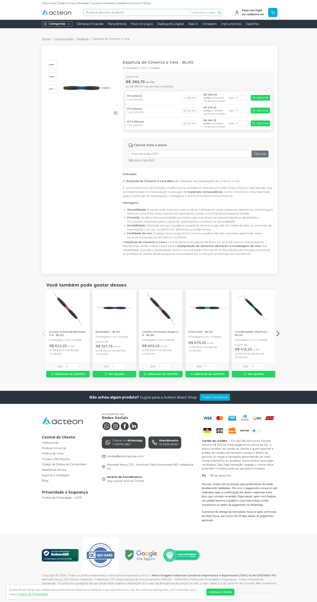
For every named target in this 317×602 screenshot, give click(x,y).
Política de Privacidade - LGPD (62, 497)
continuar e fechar (220, 592)
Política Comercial (54, 448)
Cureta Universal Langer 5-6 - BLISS (160, 333)
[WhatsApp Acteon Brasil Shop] (106, 425)
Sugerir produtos (215, 397)
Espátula (82, 39)
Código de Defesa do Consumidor (64, 464)
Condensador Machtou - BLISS (252, 333)
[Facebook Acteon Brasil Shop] (124, 425)
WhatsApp (82, 3)
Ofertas (146, 3)
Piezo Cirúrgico (142, 24)
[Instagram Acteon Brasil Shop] (115, 425)
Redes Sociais (66, 3)
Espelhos (252, 24)
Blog (45, 480)
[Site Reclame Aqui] (60, 555)
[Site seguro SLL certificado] (141, 555)
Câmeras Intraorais (90, 24)
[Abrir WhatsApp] (307, 592)
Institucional (49, 3)
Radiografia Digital (170, 24)
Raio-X (193, 24)
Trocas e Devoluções (56, 459)
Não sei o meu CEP (141, 160)
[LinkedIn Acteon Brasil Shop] (134, 425)
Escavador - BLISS (108, 331)
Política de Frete (53, 453)
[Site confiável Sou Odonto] (181, 555)
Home (46, 39)
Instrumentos (231, 24)
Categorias (57, 23)
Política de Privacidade (33, 594)
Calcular (260, 154)
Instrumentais (63, 39)
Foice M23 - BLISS (200, 331)
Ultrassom (209, 24)
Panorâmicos (117, 24)
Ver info (191, 97)
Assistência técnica (129, 3)
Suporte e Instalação (103, 3)
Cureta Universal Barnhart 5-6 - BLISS (67, 333)
